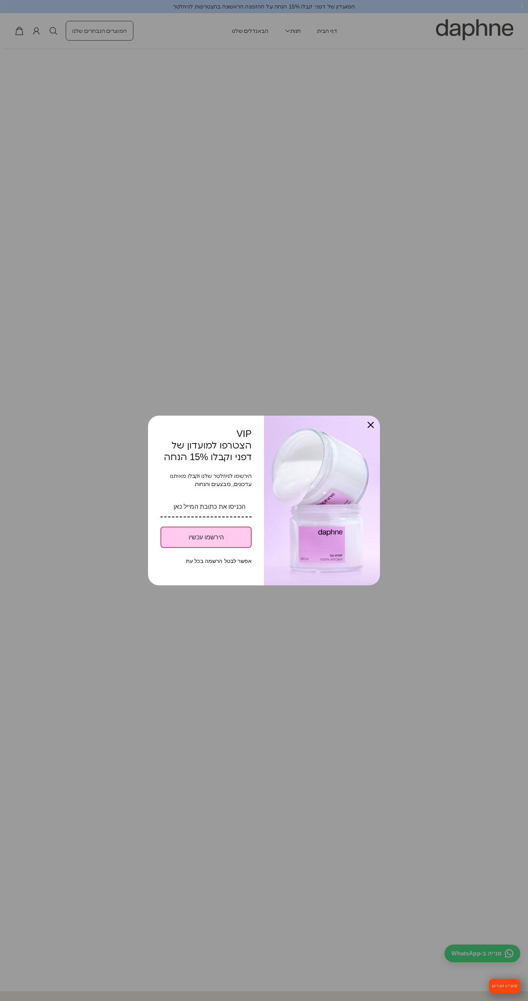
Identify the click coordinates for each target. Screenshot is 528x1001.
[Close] (370, 425)
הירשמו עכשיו (206, 537)
